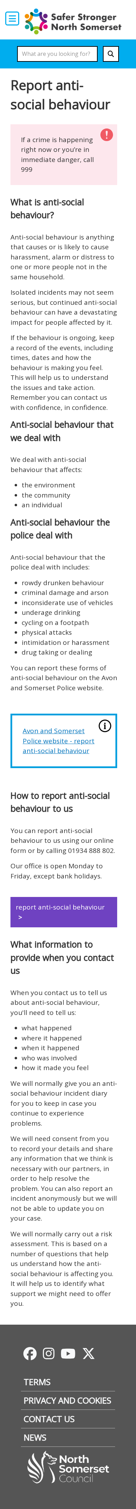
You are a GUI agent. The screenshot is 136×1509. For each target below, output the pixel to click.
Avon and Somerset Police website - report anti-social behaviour (59, 740)
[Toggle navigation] (12, 18)
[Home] (74, 21)
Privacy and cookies (67, 1400)
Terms (37, 1381)
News (35, 1437)
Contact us (49, 1419)
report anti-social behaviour (60, 907)
